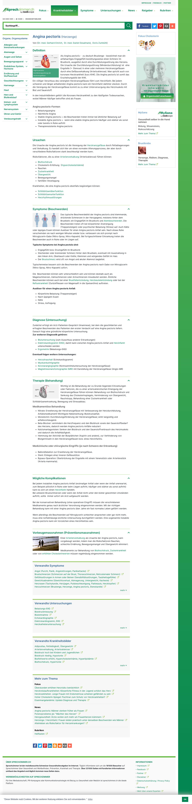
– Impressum (141, 766)
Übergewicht (44, 174)
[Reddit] (59, 746)
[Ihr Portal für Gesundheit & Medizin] (18, 10)
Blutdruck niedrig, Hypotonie (49, 655)
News (131, 10)
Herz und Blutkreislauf (10, 95)
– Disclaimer (141, 777)
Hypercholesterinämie (72, 165)
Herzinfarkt (119, 343)
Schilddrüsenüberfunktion (50, 191)
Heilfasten (40, 733)
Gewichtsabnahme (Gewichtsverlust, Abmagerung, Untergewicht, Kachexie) (72, 580)
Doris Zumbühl (99, 43)
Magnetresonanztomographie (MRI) (55, 369)
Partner (167, 3)
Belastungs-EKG (43, 608)
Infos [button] (90, 799)
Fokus (43, 10)
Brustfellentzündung (79, 280)
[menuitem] (16, 46)
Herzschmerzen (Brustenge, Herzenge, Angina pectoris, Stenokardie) (69, 586)
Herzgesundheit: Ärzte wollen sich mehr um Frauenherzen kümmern (68, 717)
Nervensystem (11, 109)
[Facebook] (35, 746)
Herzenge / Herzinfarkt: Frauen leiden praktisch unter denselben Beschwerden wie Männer (79, 720)
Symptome (87, 10)
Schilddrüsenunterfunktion (51, 194)
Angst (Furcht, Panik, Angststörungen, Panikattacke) (61, 571)
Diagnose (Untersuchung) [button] (50, 320)
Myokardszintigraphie (48, 362)
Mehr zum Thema (146, 133)
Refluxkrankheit (40, 283)
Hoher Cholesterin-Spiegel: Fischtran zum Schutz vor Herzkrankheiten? (70, 697)
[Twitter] (40, 746)
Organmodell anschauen (158, 96)
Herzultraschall (45, 359)
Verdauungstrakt (12, 118)
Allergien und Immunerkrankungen (14, 46)
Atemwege (9, 52)
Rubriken (165, 10)
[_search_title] (128, 26)
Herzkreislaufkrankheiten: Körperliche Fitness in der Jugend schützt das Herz (73, 690)
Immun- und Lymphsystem (11, 103)
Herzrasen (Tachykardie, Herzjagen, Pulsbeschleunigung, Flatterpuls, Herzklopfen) (75, 583)
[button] (144, 26)
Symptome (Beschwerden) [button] (50, 209)
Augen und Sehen (13, 57)
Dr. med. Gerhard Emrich (50, 43)
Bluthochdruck (45, 162)
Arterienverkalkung (69, 156)
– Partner (140, 773)
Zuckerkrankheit (46, 171)
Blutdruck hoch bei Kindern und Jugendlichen (57, 652)
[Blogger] (55, 746)
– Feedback (141, 769)
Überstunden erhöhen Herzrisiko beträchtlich (57, 687)
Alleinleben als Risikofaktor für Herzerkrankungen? (60, 723)
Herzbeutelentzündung (101, 280)
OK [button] (185, 799)
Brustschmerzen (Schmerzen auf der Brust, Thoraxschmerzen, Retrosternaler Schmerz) (78, 574)
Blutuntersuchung (46, 339)
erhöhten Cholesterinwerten (56, 553)
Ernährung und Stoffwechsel (11, 74)
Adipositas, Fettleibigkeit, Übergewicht (54, 646)
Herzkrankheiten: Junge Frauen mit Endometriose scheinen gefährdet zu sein (73, 694)
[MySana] (165, 114)
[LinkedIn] (50, 746)
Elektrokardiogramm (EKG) (51, 343)
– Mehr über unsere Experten (148, 791)
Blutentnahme (42, 615)
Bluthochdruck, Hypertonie (48, 662)
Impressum (146, 3)
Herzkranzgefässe (96, 145)
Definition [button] (39, 50)
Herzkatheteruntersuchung (48, 624)
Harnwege (9, 85)
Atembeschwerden (113, 220)
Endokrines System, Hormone (14, 67)
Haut (6, 90)
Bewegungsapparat (14, 61)
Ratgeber (147, 10)
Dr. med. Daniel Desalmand (77, 43)
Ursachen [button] (39, 140)
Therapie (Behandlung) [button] (48, 380)
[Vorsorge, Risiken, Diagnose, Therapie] (142, 150)
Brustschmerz (49, 259)
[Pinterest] (45, 746)
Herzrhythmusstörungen (50, 197)
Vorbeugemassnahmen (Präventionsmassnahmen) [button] (66, 532)
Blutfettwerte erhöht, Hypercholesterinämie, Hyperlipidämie (64, 658)
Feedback (157, 3)
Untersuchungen (111, 10)
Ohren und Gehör (12, 114)
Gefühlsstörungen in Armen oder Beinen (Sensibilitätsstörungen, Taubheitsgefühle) (76, 577)
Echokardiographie (44, 618)
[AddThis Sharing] (69, 746)
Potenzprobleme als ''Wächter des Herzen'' (56, 714)
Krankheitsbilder (63, 10)
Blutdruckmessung (44, 611)
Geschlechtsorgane (14, 80)
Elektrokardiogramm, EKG (48, 621)
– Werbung (140, 787)
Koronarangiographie (48, 366)
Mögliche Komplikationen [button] (49, 478)
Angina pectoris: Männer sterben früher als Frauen (60, 710)
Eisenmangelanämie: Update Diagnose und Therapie (61, 700)
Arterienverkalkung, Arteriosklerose (52, 649)
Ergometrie (43, 349)
